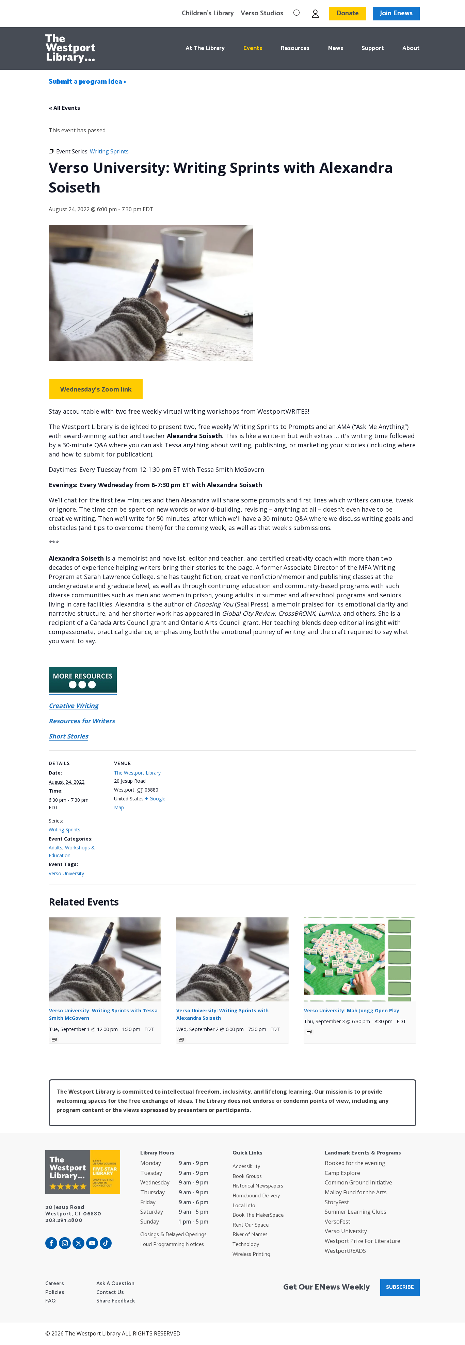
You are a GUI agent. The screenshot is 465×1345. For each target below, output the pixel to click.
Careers (54, 1283)
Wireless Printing (251, 1254)
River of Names (250, 1234)
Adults (55, 847)
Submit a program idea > (87, 81)
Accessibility (246, 1166)
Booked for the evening (355, 1163)
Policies (54, 1292)
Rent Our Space (251, 1225)
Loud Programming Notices (172, 1244)
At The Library (205, 48)
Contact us (110, 1292)
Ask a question (115, 1283)
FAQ (50, 1301)
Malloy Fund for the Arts (356, 1192)
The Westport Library (137, 772)
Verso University (66, 873)
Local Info (244, 1205)
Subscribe (400, 1287)
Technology (246, 1244)
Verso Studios (262, 13)
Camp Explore (342, 1173)
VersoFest (337, 1221)
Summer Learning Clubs (355, 1211)
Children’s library (208, 13)
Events (252, 48)
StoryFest (337, 1202)
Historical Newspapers (258, 1186)
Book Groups (247, 1176)
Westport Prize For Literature (362, 1241)
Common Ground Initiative (358, 1182)
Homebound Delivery (256, 1196)
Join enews (396, 13)
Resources (294, 48)
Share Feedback (115, 1301)
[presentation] (105, 959)
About (411, 48)
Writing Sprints (64, 829)
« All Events (64, 108)
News (335, 48)
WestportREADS (345, 1251)
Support (373, 48)
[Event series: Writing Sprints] (54, 1040)
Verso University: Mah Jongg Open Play (351, 1010)
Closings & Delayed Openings (173, 1234)
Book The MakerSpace (258, 1215)
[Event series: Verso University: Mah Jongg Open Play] (309, 1032)
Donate (347, 13)
